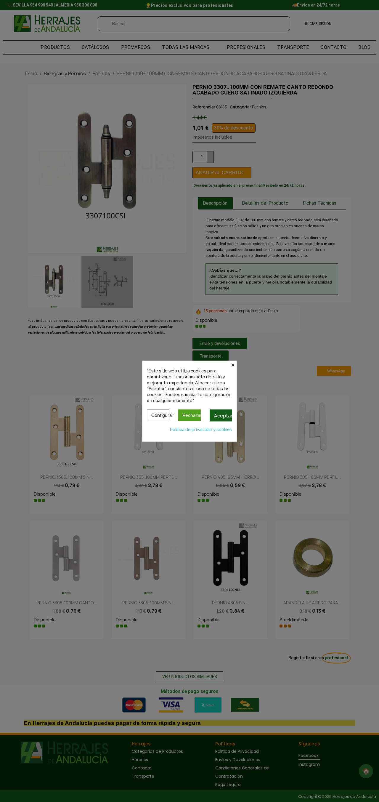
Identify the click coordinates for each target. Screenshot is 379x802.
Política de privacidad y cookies (201, 429)
